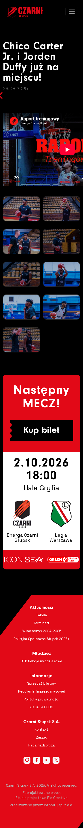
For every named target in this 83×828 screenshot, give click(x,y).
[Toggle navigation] (71, 11)
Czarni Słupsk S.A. (41, 722)
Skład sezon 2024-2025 (41, 631)
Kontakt (41, 729)
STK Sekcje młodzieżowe (41, 661)
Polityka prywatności (41, 699)
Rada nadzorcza (41, 745)
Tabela (41, 615)
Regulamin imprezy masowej (41, 691)
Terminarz (41, 623)
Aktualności (41, 607)
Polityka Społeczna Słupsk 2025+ (42, 639)
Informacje (41, 676)
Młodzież (41, 653)
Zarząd (41, 737)
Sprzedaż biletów (41, 683)
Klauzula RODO (41, 707)
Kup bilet (41, 430)
